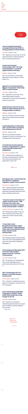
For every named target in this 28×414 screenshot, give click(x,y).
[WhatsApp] (24, 408)
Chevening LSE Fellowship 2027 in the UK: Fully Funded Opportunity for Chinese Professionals (13, 252)
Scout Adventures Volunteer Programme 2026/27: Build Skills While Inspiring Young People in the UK (12, 294)
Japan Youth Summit (8, 209)
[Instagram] (6, 408)
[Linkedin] (9, 408)
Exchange (5, 52)
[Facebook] (2, 408)
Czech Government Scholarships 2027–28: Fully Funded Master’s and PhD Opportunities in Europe (12, 67)
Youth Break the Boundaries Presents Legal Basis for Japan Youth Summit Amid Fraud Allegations (13, 147)
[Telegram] (17, 408)
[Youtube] (2, 411)
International (6, 152)
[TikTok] (20, 408)
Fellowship (5, 92)
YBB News (4, 73)
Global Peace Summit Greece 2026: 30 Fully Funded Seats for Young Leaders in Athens (13, 108)
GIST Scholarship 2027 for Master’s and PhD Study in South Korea (11, 274)
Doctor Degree (6, 278)
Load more (7, 309)
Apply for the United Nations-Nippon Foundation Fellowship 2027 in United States (13, 87)
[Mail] (13, 408)
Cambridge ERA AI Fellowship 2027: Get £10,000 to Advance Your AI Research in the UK (13, 127)
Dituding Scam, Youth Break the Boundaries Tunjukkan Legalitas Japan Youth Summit (14, 180)
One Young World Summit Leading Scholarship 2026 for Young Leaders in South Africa (13, 48)
